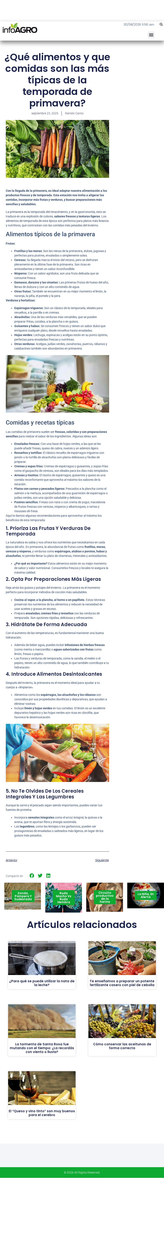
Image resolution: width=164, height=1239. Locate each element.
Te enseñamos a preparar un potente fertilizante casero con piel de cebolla (122, 983)
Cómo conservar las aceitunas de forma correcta (122, 1046)
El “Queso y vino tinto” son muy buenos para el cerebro (42, 1113)
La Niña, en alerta (146, 895)
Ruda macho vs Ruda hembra (63, 897)
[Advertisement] (139, 77)
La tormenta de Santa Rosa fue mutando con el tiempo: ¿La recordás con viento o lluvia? (42, 1048)
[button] (161, 24)
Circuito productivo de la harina (105, 897)
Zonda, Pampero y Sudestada (23, 896)
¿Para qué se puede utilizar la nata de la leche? (42, 983)
